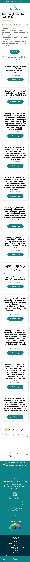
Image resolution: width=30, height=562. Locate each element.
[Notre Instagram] (17, 509)
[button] (26, 559)
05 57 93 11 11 (16, 488)
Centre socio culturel (20, 456)
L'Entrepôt (10, 456)
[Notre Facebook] (13, 509)
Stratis (10, 556)
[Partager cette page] (27, 24)
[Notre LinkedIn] (21, 509)
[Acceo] (15, 515)
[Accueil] (2, 24)
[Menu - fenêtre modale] (4, 559)
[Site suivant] (27, 455)
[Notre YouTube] (9, 509)
